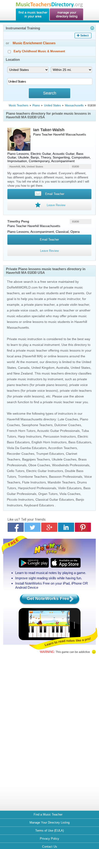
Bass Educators (79, 442)
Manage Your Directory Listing (49, 822)
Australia (62, 367)
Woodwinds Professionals (70, 465)
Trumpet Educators (50, 453)
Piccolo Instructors (20, 499)
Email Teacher (49, 239)
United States (52, 105)
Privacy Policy (49, 838)
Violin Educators (70, 488)
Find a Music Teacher (48, 814)
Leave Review (49, 250)
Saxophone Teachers (37, 425)
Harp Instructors (29, 436)
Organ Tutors (48, 494)
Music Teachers (18, 105)
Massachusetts (74, 105)
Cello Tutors (15, 471)
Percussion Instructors (59, 436)
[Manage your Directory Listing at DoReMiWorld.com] (66, 14)
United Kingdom (43, 367)
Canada (23, 367)
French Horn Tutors (21, 431)
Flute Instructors (34, 482)
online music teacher (59, 310)
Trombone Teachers (32, 476)
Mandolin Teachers (61, 482)
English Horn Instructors (49, 442)
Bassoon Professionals (65, 476)
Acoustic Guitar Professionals (58, 431)
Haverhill (59, 134)
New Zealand (23, 373)
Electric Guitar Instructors (44, 471)
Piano (36, 105)
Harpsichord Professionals (37, 488)
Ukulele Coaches (64, 459)
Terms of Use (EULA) (49, 830)
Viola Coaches (69, 494)
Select (84, 35)
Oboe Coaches (39, 465)
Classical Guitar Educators (54, 499)
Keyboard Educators (39, 505)
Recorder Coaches (20, 453)
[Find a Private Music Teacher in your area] (32, 14)
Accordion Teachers (62, 448)
